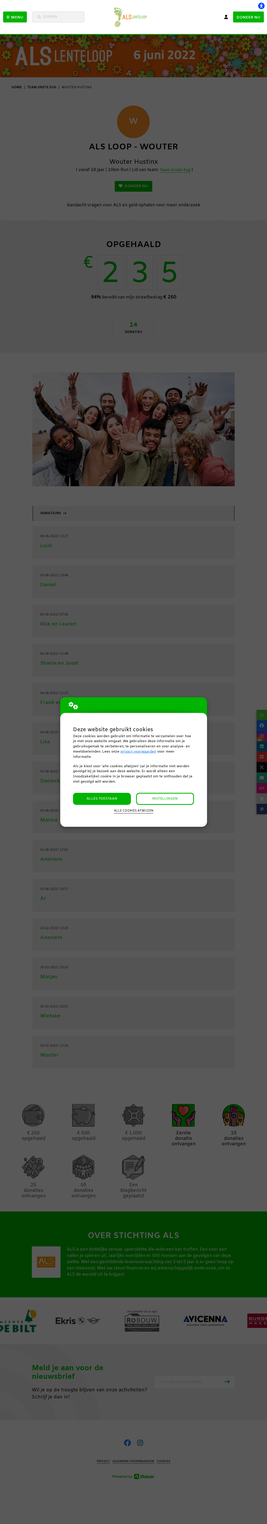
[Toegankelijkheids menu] (261, 6)
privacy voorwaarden (138, 751)
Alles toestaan (102, 798)
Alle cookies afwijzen (133, 811)
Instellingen (165, 798)
